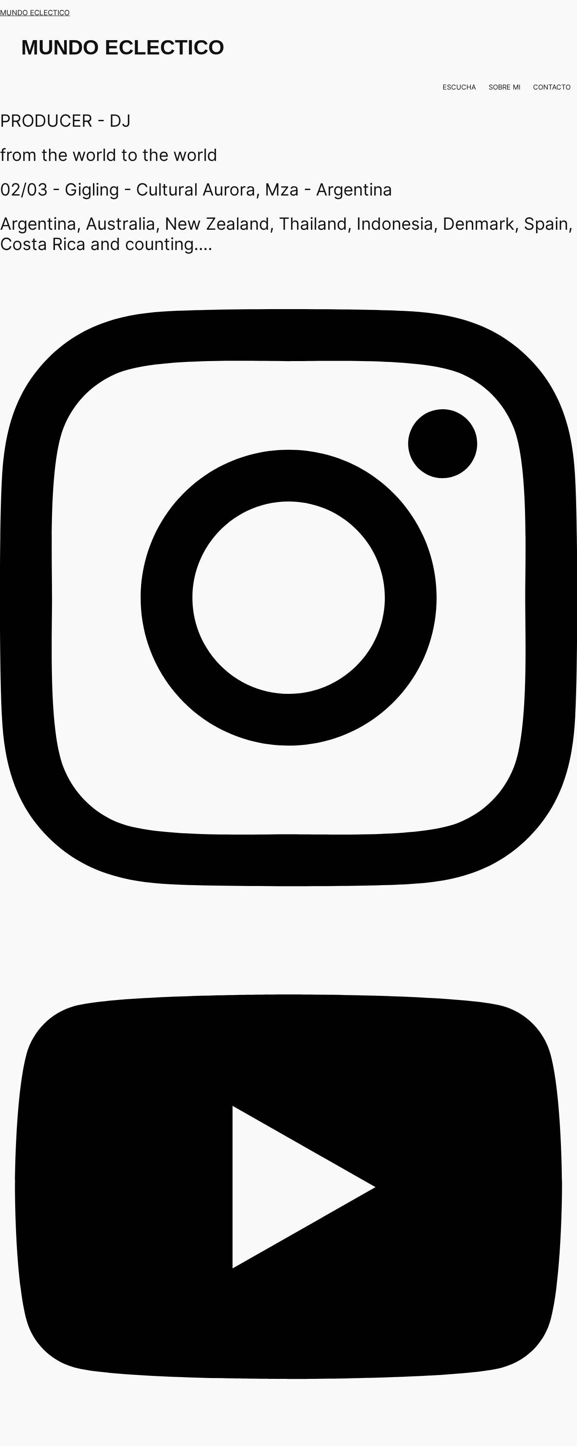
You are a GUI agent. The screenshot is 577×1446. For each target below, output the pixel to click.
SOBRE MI (504, 87)
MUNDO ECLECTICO (35, 12)
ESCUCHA (459, 87)
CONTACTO (552, 87)
